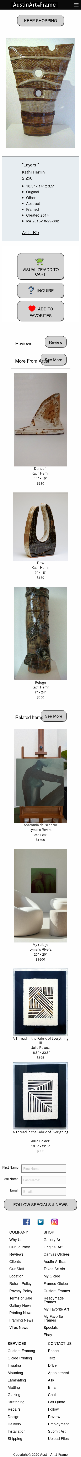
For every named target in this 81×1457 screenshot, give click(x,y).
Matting (14, 1387)
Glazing (14, 1394)
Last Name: (10, 1178)
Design (13, 1416)
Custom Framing (21, 1350)
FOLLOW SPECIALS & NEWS (40, 1204)
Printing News (20, 1312)
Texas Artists (54, 1268)
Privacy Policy (21, 1290)
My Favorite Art (56, 1309)
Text (51, 1357)
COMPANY (18, 1232)
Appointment (58, 1372)
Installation (17, 1431)
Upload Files (58, 1438)
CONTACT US (60, 1343)
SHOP (49, 1232)
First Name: (10, 1167)
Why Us (15, 1239)
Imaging (14, 1365)
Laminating (17, 1380)
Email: (14, 1190)
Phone (53, 1350)
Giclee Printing (20, 1357)
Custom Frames (57, 1290)
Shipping (15, 1438)
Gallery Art (52, 1239)
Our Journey (19, 1246)
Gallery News (20, 1305)
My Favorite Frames (53, 1318)
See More (53, 359)
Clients (15, 1261)
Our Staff (16, 1268)
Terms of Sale (20, 1298)
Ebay (48, 1334)
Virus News (18, 1327)
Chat (52, 1394)
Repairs (14, 1409)
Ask (51, 1380)
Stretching (16, 1401)
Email (52, 1387)
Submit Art (57, 1431)
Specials (51, 1327)
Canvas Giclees (57, 1254)
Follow (53, 1409)
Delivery (14, 1423)
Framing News (21, 1320)
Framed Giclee (56, 1283)
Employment (58, 1423)
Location (16, 1275)
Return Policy (20, 1283)
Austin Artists (55, 1261)
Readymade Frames (54, 1299)
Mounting (15, 1372)
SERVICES (17, 1343)
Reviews (16, 1254)
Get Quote (56, 1401)
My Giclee (52, 1275)
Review (54, 1416)
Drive (52, 1365)
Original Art (53, 1246)
